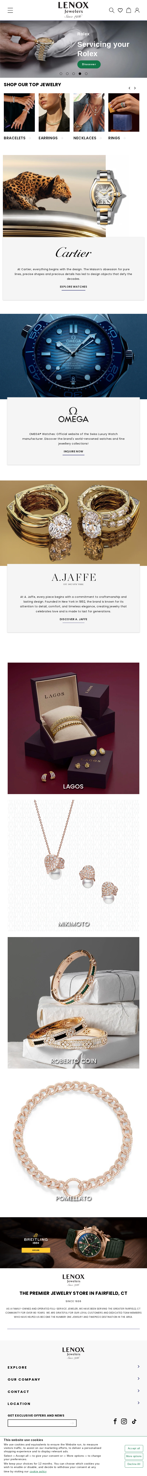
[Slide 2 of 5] (67, 74)
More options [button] (134, 1456)
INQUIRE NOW (73, 451)
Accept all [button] (134, 1448)
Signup (72, 1423)
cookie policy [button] (38, 1471)
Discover (89, 64)
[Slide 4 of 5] (80, 74)
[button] (10, 10)
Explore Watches (73, 287)
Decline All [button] (133, 1464)
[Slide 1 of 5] (61, 74)
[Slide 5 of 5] (86, 74)
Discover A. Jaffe (73, 619)
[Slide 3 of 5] (73, 74)
